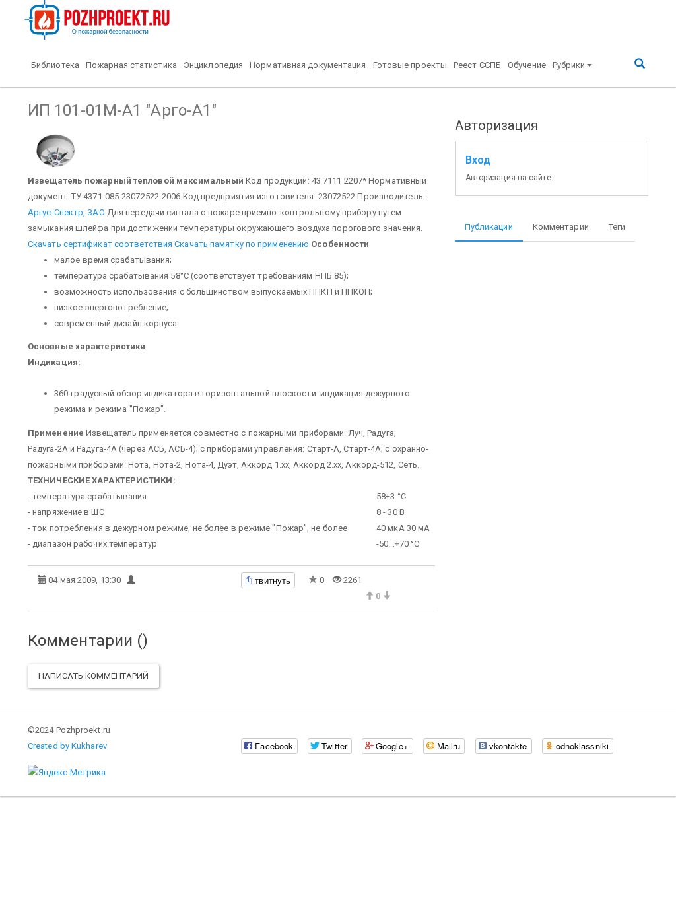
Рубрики (569, 65)
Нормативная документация (308, 65)
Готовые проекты (410, 65)
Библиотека (55, 65)
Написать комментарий (93, 676)
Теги (617, 227)
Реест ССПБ (477, 65)
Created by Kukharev (67, 746)
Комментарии (561, 227)
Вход (477, 160)
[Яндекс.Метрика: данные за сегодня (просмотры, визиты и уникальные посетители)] (67, 773)
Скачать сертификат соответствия (100, 244)
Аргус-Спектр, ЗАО (66, 212)
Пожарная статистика (131, 65)
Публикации (489, 227)
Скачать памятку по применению (241, 244)
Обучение (527, 65)
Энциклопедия (213, 65)
